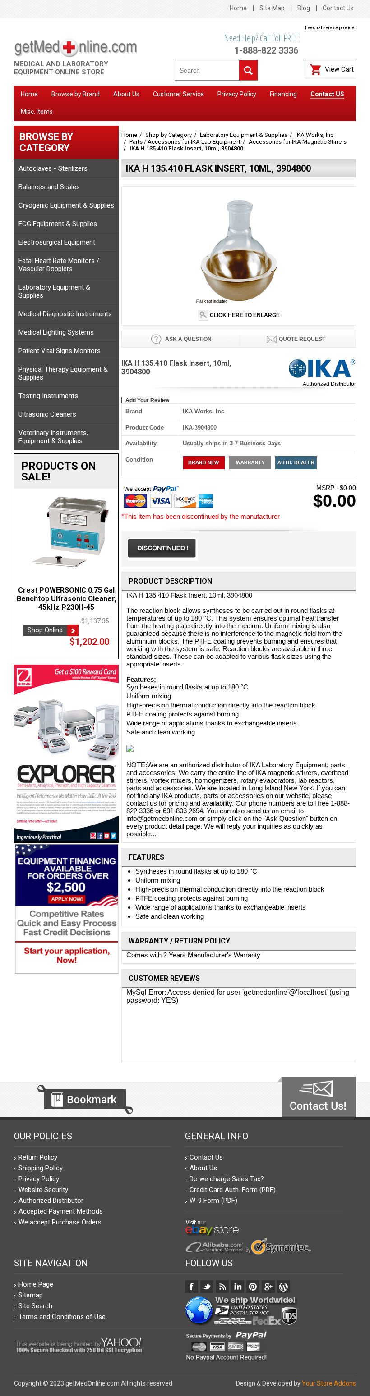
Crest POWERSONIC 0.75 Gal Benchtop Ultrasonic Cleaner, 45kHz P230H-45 (66, 599)
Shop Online (45, 630)
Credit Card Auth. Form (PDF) (233, 1190)
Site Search (35, 1306)
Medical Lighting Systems (56, 332)
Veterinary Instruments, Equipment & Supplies (53, 437)
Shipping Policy (40, 1168)
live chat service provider (330, 27)
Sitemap (30, 1295)
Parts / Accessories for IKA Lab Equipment (185, 141)
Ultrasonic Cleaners (47, 414)
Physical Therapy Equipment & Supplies (63, 373)
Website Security (43, 1190)
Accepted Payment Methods (60, 1211)
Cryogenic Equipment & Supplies (66, 205)
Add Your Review (147, 400)
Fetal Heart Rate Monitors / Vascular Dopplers (58, 265)
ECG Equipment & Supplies (57, 224)
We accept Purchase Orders (60, 1222)
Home (238, 8)
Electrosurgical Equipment (56, 242)
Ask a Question (188, 339)
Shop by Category (168, 134)
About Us (203, 1168)
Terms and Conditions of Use (62, 1317)
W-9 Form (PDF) (213, 1201)
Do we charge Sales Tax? (227, 1179)
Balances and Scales (49, 187)
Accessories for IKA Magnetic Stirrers (298, 141)
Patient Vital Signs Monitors (59, 351)
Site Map (272, 8)
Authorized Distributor (329, 384)
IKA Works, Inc (314, 134)
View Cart (339, 69)
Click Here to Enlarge (244, 315)
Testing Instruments (48, 396)
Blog (303, 8)
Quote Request (302, 339)
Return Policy (37, 1157)
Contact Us (338, 8)
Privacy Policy (38, 1179)
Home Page (35, 1284)
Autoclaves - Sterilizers (53, 168)
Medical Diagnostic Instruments (65, 314)
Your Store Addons (329, 1383)
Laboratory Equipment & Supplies (54, 291)
